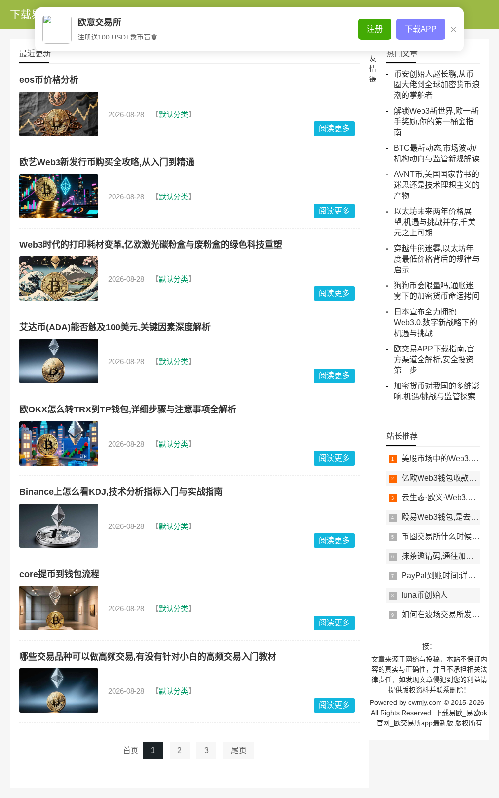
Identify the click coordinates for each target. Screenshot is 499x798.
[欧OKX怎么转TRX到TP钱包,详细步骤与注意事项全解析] (58, 443)
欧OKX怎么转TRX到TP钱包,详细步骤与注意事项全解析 (127, 409)
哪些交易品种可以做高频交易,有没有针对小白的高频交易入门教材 (147, 657)
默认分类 (173, 114)
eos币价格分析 (48, 80)
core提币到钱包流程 (59, 574)
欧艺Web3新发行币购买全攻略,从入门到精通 (106, 162)
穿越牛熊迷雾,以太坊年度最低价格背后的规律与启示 (437, 259)
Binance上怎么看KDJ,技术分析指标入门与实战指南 (121, 492)
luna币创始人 (425, 595)
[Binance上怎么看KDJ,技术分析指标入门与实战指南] (58, 526)
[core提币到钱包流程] (58, 608)
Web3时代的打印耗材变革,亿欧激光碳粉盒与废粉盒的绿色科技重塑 (150, 245)
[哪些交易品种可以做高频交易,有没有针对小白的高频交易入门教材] (58, 690)
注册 (375, 29)
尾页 (239, 750)
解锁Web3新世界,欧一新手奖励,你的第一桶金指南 (436, 121)
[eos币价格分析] (58, 114)
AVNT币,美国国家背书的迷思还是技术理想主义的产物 (437, 185)
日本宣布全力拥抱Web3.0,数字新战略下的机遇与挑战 (435, 322)
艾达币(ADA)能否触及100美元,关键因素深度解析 (115, 327)
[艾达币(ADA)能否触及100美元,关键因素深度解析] (58, 361)
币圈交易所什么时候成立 (444, 536)
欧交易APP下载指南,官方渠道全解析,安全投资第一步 (434, 359)
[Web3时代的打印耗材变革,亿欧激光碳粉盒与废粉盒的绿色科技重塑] (58, 278)
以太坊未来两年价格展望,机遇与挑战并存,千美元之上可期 (435, 222)
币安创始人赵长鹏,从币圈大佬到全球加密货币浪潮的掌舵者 (437, 84)
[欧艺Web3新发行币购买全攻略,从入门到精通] (58, 196)
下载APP (421, 29)
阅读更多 (334, 128)
